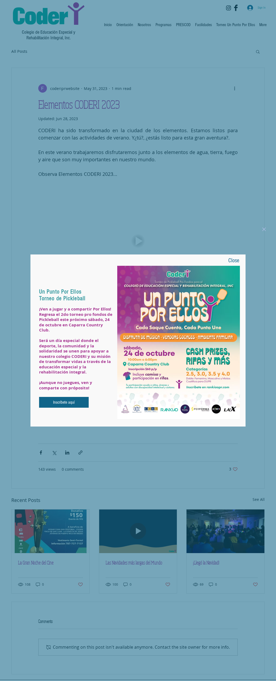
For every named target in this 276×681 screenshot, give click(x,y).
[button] (264, 229)
